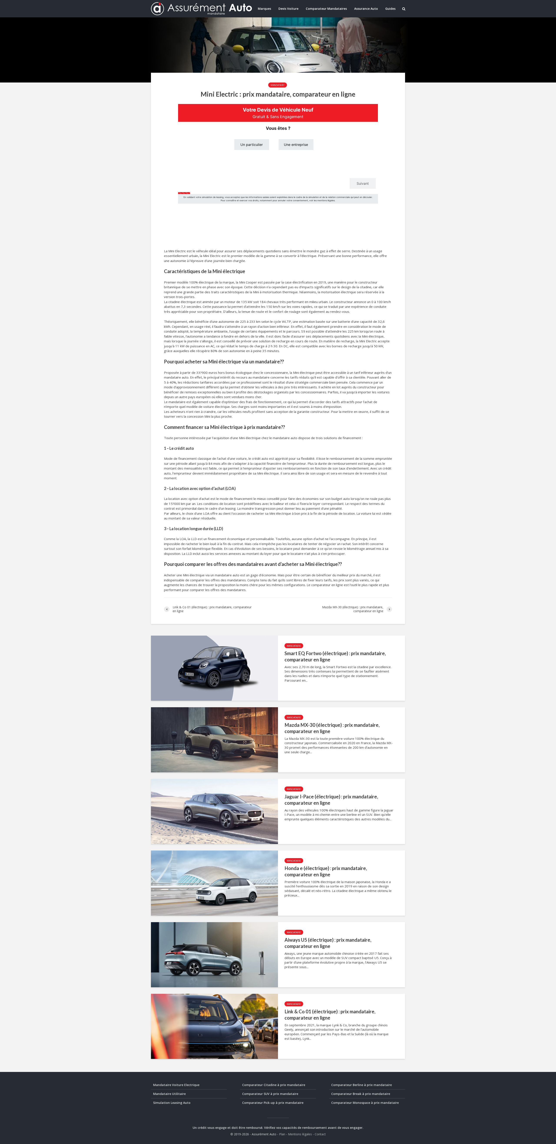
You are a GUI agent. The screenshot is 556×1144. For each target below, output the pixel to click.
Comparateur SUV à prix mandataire (270, 1094)
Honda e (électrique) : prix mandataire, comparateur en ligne (326, 871)
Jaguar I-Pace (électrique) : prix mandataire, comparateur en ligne (331, 800)
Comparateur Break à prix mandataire (360, 1094)
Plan (282, 1134)
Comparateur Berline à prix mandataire (361, 1085)
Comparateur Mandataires (326, 9)
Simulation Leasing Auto (171, 1103)
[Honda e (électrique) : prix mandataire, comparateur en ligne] (214, 882)
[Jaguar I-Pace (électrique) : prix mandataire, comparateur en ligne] (214, 811)
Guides (390, 9)
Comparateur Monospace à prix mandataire (365, 1103)
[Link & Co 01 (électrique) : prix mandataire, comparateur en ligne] (214, 1026)
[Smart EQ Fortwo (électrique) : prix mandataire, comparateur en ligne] (214, 668)
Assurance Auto (366, 9)
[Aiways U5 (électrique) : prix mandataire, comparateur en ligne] (214, 954)
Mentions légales (300, 1134)
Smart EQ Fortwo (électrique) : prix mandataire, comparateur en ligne (335, 656)
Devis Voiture (288, 9)
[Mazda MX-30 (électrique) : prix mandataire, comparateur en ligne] (214, 739)
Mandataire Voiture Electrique (176, 1085)
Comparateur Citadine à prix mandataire (273, 1085)
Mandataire (278, 85)
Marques (264, 9)
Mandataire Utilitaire (169, 1094)
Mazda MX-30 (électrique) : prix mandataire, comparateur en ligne (332, 728)
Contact (320, 1134)
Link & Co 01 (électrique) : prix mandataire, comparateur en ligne (330, 1015)
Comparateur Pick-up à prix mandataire (272, 1103)
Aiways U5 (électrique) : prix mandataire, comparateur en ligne (328, 943)
